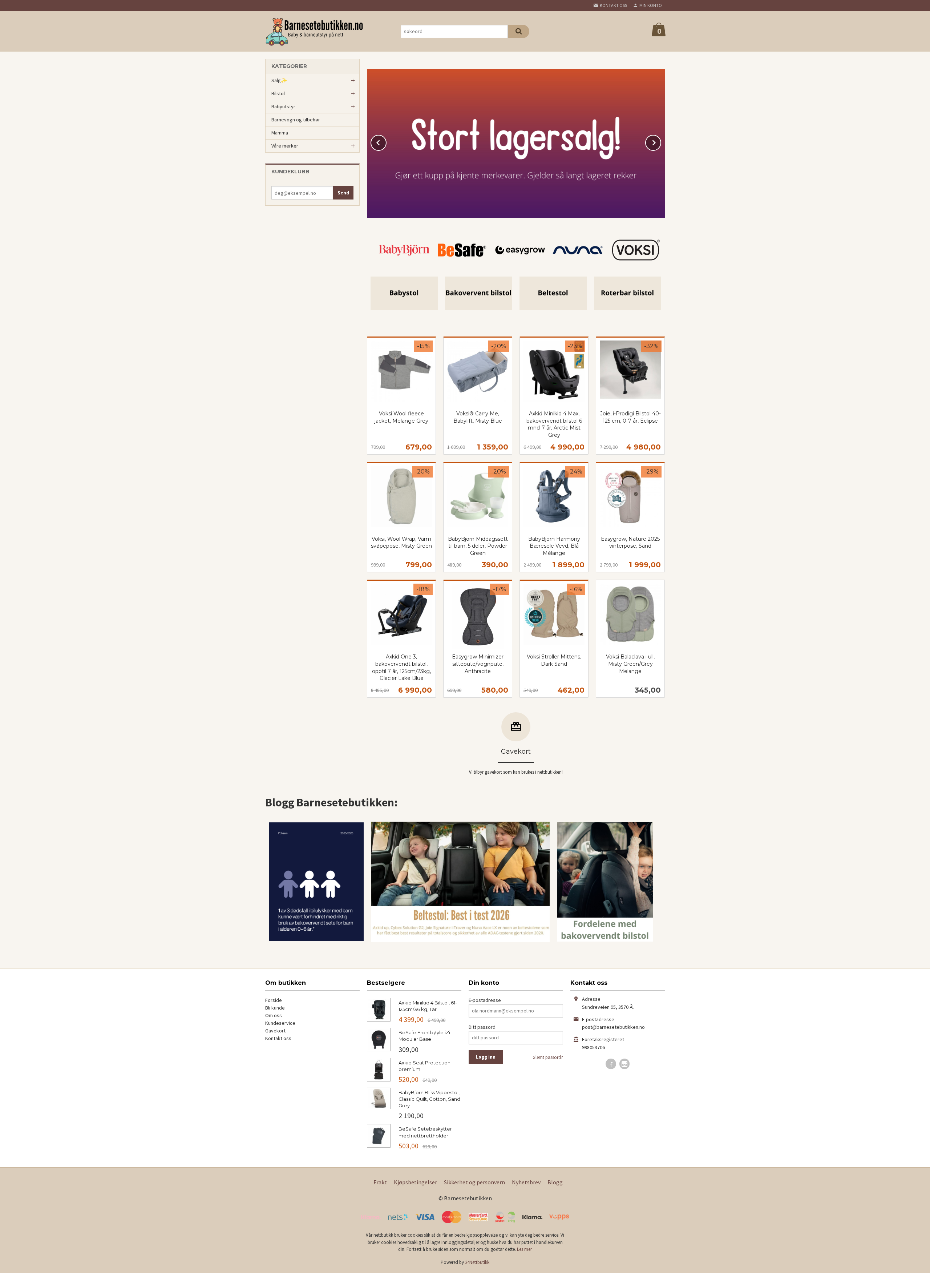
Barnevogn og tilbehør (295, 119)
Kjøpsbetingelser (415, 1182)
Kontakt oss (278, 1038)
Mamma (279, 132)
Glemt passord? (548, 1057)
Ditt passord (482, 1027)
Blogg (555, 1182)
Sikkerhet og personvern (474, 1182)
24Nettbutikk (477, 1262)
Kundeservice (280, 1023)
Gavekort (275, 1030)
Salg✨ (279, 80)
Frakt (380, 1182)
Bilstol (278, 93)
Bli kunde (275, 1007)
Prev (386, 141)
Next (660, 141)
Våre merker (284, 145)
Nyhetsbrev (526, 1182)
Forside (273, 1000)
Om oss (273, 1015)
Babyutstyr (283, 106)
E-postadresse (485, 1000)
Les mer (524, 1249)
